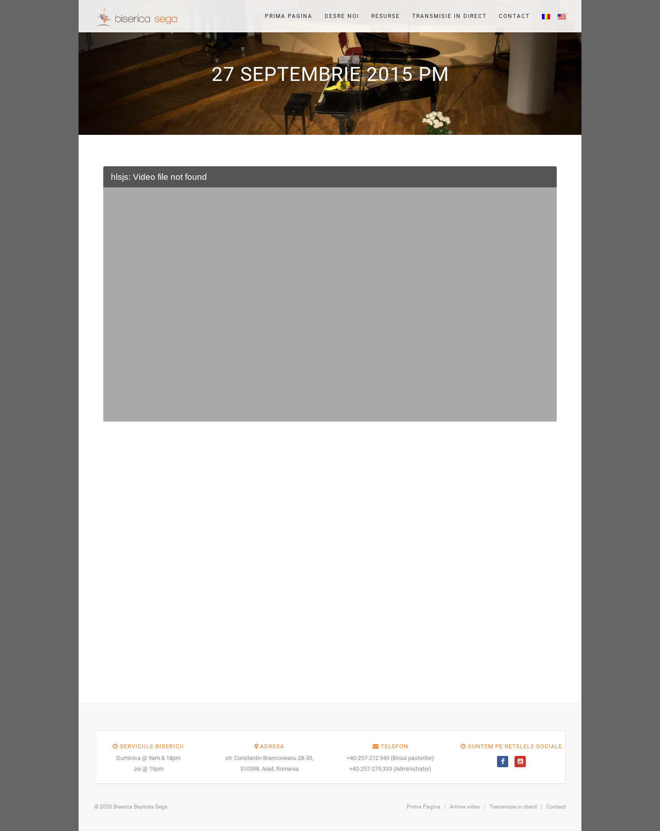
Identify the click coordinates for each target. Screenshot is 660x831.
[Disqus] (330, 555)
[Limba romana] (543, 16)
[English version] (559, 16)
